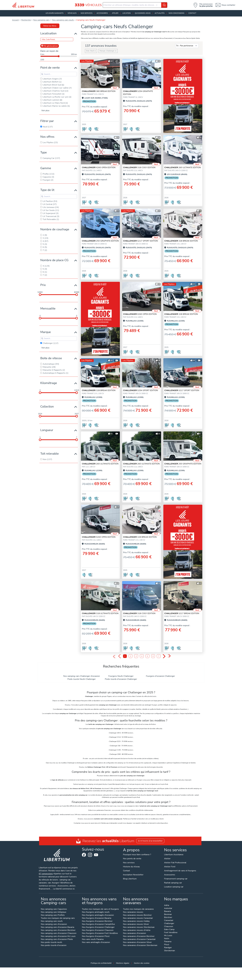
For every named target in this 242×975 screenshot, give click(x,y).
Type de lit (47, 190)
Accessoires (102, 13)
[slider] (40, 294)
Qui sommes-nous (142, 13)
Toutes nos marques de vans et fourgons (100, 909)
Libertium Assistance (173, 854)
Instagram (90, 855)
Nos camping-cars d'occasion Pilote (57, 939)
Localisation (48, 33)
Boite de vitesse (51, 358)
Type (43, 152)
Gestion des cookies (141, 963)
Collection (47, 406)
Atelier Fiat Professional (175, 862)
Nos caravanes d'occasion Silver (137, 942)
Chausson (168, 926)
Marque (45, 332)
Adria (166, 905)
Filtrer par (47, 121)
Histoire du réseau (131, 866)
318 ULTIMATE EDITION (100, 613)
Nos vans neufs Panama (92, 939)
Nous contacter (228, 5)
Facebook (84, 855)
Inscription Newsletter (133, 874)
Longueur (46, 430)
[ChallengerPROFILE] (100, 73)
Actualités (159, 13)
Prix (43, 285)
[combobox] (135, 5)
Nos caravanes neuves (133, 912)
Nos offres (47, 137)
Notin (166, 938)
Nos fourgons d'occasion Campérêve (98, 924)
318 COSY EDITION (139, 167)
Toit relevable (49, 454)
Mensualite (47, 308)
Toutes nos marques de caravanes (138, 909)
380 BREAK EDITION (98, 91)
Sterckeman (169, 951)
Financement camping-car (175, 878)
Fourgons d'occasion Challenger (160, 676)
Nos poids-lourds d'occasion (53, 945)
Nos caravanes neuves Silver (136, 924)
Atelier (115, 13)
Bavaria (167, 911)
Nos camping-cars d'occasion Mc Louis (58, 936)
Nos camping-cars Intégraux (53, 912)
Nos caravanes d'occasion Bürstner (139, 936)
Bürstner (168, 917)
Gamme (45, 168)
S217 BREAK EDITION (181, 613)
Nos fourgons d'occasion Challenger (98, 927)
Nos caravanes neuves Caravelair (138, 918)
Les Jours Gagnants (54, 13)
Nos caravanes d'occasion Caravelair (139, 939)
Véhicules (72, 13)
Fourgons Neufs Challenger (120, 676)
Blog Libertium (130, 878)
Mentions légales (122, 963)
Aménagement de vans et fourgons (180, 870)
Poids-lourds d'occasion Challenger (121, 679)
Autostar (168, 908)
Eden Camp (169, 929)
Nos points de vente (132, 858)
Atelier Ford (169, 866)
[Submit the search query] (42, 74)
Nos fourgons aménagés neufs (96, 912)
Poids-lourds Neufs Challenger (81, 679)
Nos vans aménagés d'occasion (96, 942)
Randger (168, 948)
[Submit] (164, 5)
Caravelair (168, 920)
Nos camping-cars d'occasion (54, 924)
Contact (192, 13)
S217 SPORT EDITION (140, 241)
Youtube (96, 855)
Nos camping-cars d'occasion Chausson (58, 933)
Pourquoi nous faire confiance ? (137, 854)
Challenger (169, 923)
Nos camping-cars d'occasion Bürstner (58, 930)
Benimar (168, 914)
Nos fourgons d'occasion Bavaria (96, 918)
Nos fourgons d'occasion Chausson (97, 930)
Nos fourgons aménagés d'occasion (98, 915)
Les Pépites (86, 61)
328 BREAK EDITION (181, 241)
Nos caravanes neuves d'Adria (136, 930)
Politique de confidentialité (101, 963)
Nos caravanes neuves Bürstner (137, 915)
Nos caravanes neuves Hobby (136, 921)
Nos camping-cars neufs (52, 921)
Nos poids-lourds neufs (51, 942)
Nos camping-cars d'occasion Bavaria (57, 927)
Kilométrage (48, 383)
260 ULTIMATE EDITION (182, 167)
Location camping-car (173, 886)
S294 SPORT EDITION (140, 390)
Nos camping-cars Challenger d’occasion (81, 676)
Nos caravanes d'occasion (134, 933)
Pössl (166, 945)
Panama (167, 942)
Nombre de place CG (54, 260)
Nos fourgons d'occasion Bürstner (97, 921)
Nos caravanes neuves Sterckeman (139, 927)
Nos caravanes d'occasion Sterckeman (140, 945)
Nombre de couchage (54, 229)
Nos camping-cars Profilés (53, 915)
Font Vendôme (170, 932)
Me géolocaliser (50, 46)
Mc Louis (168, 935)
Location (127, 13)
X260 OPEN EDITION (98, 167)
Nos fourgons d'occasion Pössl (96, 936)
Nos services (86, 13)
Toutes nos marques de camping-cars (58, 918)
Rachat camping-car (173, 882)
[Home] (24, 5)
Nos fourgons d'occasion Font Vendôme (100, 933)
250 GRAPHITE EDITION (100, 241)
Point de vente (50, 68)
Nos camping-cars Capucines (54, 909)
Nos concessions (176, 13)
